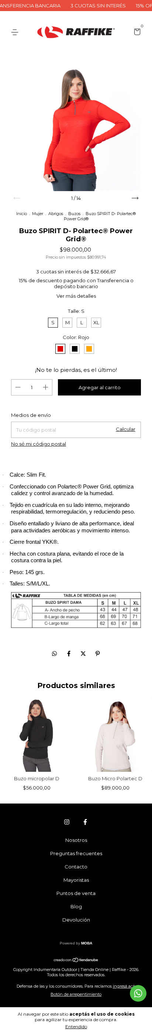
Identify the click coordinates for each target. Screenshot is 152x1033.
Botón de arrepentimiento (76, 994)
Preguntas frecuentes (76, 853)
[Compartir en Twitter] (83, 653)
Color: (76, 337)
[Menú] (16, 32)
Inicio (21, 213)
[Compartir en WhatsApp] (54, 653)
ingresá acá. (124, 986)
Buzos (74, 213)
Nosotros (76, 840)
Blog (76, 906)
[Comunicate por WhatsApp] (138, 993)
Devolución (76, 920)
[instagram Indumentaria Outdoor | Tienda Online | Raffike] (67, 822)
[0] (136, 32)
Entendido (76, 1026)
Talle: (76, 311)
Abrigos (55, 213)
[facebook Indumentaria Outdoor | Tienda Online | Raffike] (85, 822)
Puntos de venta (76, 893)
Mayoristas (76, 880)
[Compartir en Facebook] (69, 653)
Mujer (37, 213)
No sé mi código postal (38, 444)
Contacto (76, 867)
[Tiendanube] (76, 960)
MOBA (86, 943)
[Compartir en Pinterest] (97, 653)
